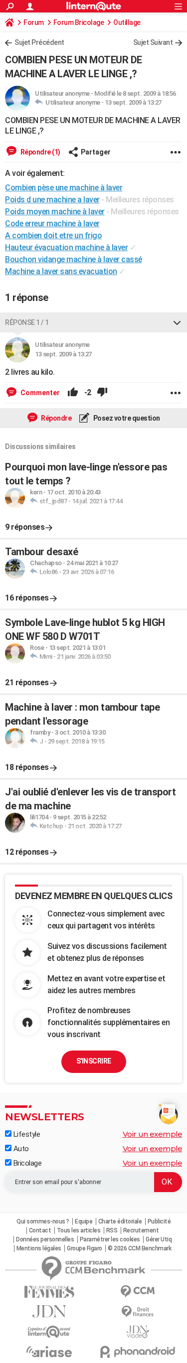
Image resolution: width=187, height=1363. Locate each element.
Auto (20, 1148)
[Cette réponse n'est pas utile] (102, 393)
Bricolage (26, 1163)
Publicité (159, 1221)
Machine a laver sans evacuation (61, 271)
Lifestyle (25, 1134)
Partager (96, 152)
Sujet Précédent (39, 42)
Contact (40, 1230)
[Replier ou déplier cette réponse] (177, 322)
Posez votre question (126, 418)
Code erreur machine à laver (52, 223)
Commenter (39, 393)
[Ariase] (49, 1351)
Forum (33, 22)
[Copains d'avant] (49, 1332)
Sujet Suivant (153, 42)
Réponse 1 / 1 (27, 322)
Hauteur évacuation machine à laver (66, 247)
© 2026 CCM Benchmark (139, 1248)
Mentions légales (38, 1248)
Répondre (56, 418)
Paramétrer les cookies (110, 1239)
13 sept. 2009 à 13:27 (133, 102)
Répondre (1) (39, 152)
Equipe (83, 1221)
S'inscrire (93, 1061)
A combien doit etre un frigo (53, 235)
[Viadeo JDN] (138, 1332)
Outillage (127, 22)
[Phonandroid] (138, 1352)
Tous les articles (79, 1230)
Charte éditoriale (120, 1221)
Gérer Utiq (159, 1239)
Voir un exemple (153, 1134)
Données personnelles (45, 1239)
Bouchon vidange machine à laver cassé (73, 259)
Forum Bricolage (78, 22)
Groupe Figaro (84, 1248)
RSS (112, 1230)
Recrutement (141, 1230)
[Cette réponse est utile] (72, 393)
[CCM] (138, 1291)
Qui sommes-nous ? (42, 1221)
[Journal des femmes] (49, 1292)
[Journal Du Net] (49, 1311)
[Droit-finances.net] (138, 1312)
